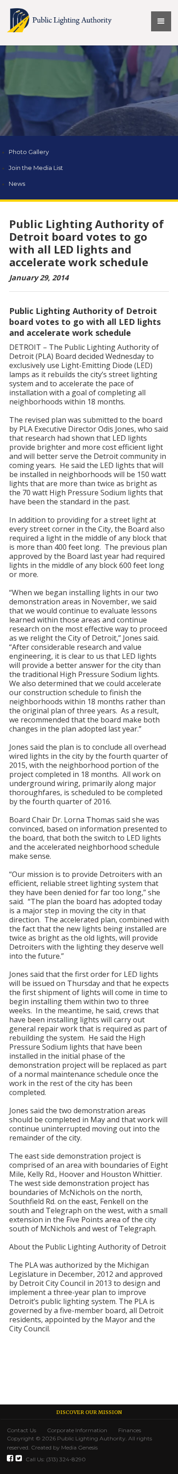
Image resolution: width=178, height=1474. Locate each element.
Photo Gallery (29, 151)
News (17, 183)
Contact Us (21, 1430)
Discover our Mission (89, 1412)
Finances (129, 1430)
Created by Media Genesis (64, 1447)
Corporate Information (77, 1430)
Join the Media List (36, 167)
